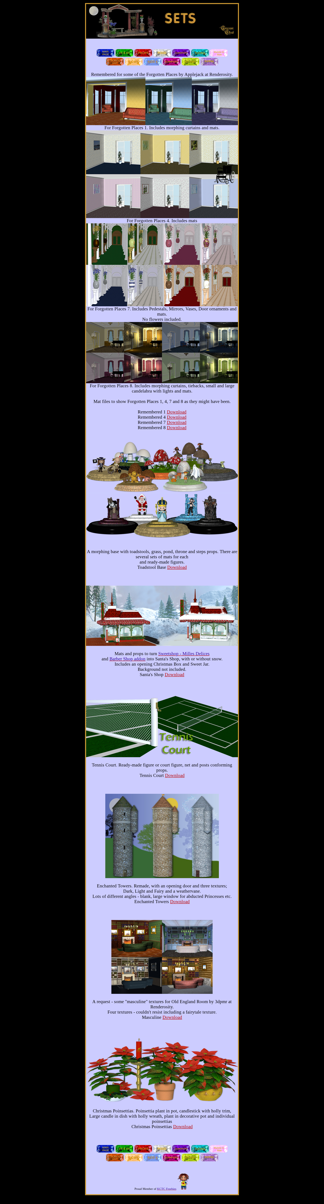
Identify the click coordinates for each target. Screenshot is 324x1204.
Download (176, 411)
